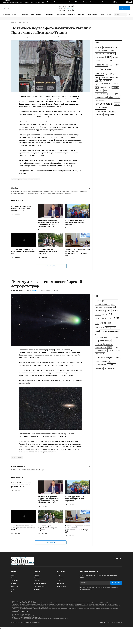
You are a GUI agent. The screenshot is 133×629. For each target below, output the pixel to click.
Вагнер (14, 179)
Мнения (71, 2)
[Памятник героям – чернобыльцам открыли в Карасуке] (50, 240)
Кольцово (104, 60)
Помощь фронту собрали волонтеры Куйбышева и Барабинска (74, 222)
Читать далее (15, 214)
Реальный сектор (35, 14)
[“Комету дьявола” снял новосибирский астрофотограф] (50, 320)
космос (20, 457)
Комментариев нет (52, 37)
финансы (99, 115)
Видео (109, 14)
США (96, 69)
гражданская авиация (110, 77)
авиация (100, 74)
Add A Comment (50, 266)
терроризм (101, 111)
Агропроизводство (110, 47)
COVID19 (98, 47)
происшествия (99, 100)
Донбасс (115, 57)
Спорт (102, 14)
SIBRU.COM (38, 607)
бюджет (113, 74)
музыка (110, 93)
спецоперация (104, 103)
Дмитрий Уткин (22, 179)
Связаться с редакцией (86, 589)
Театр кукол (81, 14)
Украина (105, 69)
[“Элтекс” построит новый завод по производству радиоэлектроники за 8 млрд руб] (77, 240)
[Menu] (129, 15)
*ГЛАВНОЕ (34, 290)
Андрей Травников (102, 50)
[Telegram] (5, 105)
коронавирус (105, 87)
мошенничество (100, 93)
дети (96, 80)
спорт (117, 104)
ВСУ (112, 50)
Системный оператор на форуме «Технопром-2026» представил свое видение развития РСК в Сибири (48, 223)
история (115, 84)
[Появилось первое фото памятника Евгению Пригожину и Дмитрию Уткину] (50, 66)
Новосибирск (102, 65)
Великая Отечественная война (105, 53)
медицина (108, 90)
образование (114, 97)
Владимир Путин (100, 57)
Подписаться (125, 8)
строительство (101, 107)
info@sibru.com (24, 611)
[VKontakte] (5, 100)
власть (97, 77)
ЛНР (110, 60)
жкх (100, 80)
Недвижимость (106, 2)
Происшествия (61, 14)
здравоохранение (103, 84)
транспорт (111, 111)
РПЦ (111, 65)
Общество (78, 2)
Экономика (63, 2)
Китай (98, 60)
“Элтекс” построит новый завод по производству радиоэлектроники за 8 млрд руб (77, 252)
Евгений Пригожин (34, 179)
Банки (121, 2)
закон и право (107, 80)
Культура (85, 2)
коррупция (115, 87)
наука (116, 94)
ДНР (109, 57)
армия (107, 74)
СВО (116, 64)
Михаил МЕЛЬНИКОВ (18, 290)
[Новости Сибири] (66, 8)
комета (14, 457)
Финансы (49, 2)
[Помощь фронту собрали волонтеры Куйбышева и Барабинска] (77, 211)
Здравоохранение (95, 2)
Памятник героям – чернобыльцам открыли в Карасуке (48, 251)
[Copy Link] (5, 109)
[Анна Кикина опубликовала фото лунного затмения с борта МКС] (23, 240)
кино (96, 87)
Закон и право (92, 14)
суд (109, 107)
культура (99, 90)
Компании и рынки (115, 1)
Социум (56, 2)
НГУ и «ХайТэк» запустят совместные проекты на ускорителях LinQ (23, 2)
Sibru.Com (15, 37)
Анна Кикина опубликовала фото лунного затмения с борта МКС (23, 251)
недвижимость (101, 97)
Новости (25, 14)
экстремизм (110, 115)
